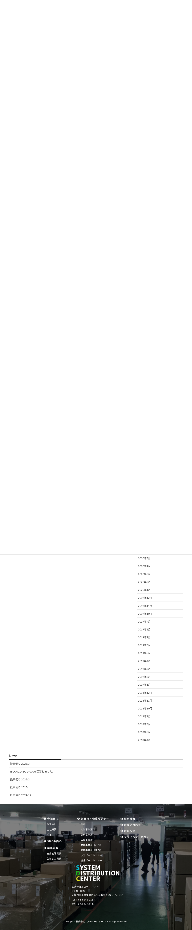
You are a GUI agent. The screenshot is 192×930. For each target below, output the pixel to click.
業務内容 (52, 847)
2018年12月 (145, 692)
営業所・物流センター (94, 818)
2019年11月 (145, 605)
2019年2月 (144, 676)
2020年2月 (144, 582)
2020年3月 (144, 574)
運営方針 (52, 824)
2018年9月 (144, 716)
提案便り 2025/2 (20, 779)
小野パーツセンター (92, 855)
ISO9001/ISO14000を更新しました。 (32, 771)
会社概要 (52, 829)
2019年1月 (144, 684)
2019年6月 (144, 645)
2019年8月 (144, 629)
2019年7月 (144, 637)
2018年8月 (144, 724)
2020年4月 (144, 566)
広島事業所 (87, 839)
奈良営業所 (87, 834)
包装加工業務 (54, 858)
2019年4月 (144, 661)
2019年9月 (144, 621)
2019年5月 (144, 653)
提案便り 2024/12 (20, 795)
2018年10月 (145, 708)
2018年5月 (144, 732)
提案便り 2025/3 (20, 763)
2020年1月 (144, 589)
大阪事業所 (87, 829)
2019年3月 (144, 668)
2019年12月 (145, 597)
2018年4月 (144, 740)
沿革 (49, 834)
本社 (83, 824)
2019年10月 (145, 613)
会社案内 (52, 818)
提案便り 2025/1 (20, 787)
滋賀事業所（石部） (92, 845)
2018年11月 (145, 700)
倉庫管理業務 (54, 853)
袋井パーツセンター (92, 860)
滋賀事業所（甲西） (92, 850)
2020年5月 (144, 558)
